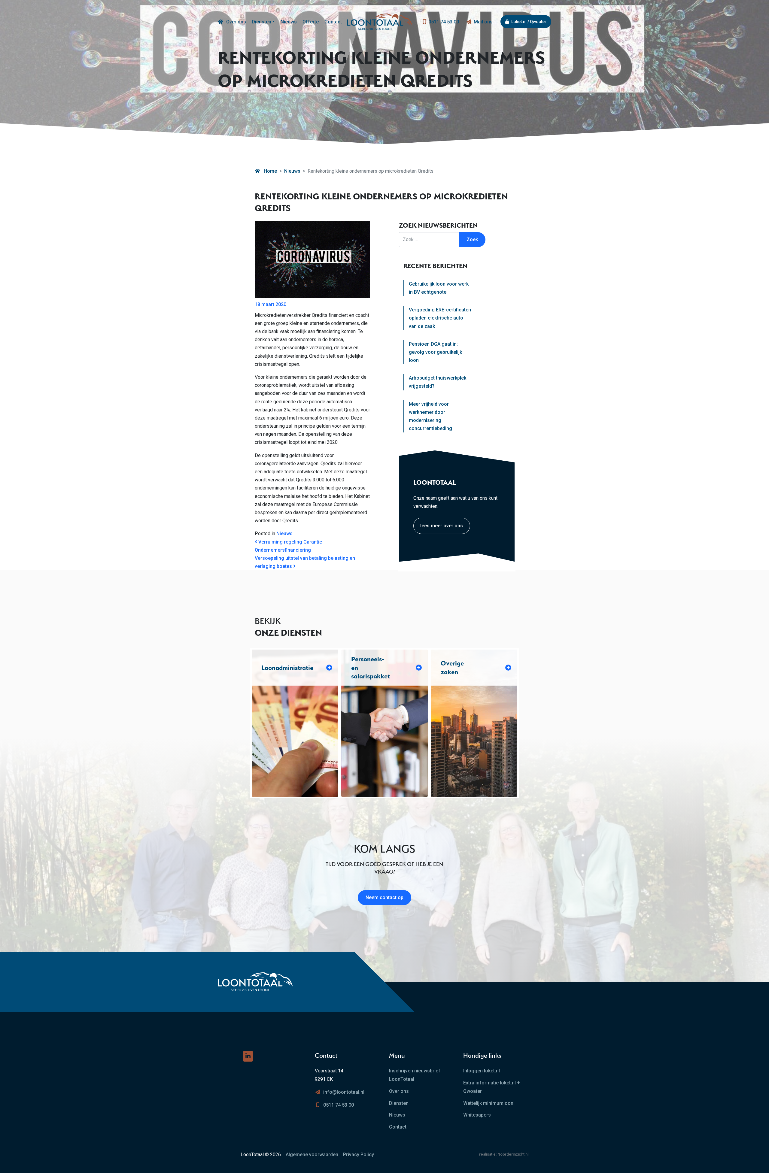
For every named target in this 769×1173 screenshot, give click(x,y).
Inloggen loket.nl (481, 1071)
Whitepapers (477, 1115)
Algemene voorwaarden (312, 1154)
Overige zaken (452, 667)
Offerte (310, 22)
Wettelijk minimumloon (488, 1103)
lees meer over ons (441, 526)
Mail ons (483, 22)
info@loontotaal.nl (343, 1092)
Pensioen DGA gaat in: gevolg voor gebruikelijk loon (435, 352)
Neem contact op (384, 897)
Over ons (236, 22)
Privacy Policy (358, 1154)
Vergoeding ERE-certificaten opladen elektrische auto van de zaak (440, 318)
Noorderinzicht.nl (512, 1154)
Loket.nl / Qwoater (528, 21)
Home (270, 171)
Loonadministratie (287, 667)
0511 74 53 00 (443, 22)
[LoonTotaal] (220, 22)
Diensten (261, 22)
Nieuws (289, 22)
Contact (333, 22)
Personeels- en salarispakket (370, 667)
